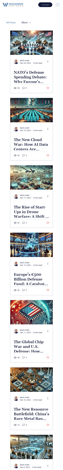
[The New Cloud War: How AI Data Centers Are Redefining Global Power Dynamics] (31, 110)
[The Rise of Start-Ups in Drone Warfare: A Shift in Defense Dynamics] (31, 177)
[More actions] (49, 61)
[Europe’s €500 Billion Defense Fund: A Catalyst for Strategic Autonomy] (31, 245)
